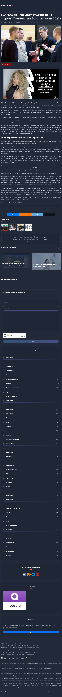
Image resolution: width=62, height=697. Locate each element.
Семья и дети (10, 370)
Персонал (9, 482)
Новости (8, 555)
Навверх (57, 649)
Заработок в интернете (13, 508)
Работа (8, 473)
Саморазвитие (10, 405)
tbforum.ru (29, 199)
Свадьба (8, 435)
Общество (23, 22)
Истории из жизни (11, 525)
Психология (9, 357)
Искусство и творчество (13, 516)
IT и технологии (10, 542)
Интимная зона (10, 374)
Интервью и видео (11, 396)
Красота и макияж (11, 417)
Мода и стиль (10, 443)
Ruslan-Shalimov (8, 22)
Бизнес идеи (10, 495)
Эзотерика (9, 456)
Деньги (8, 486)
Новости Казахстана (12, 379)
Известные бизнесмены (13, 491)
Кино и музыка (10, 534)
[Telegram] (37, 214)
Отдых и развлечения (12, 439)
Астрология (9, 460)
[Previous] (57, 248)
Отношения (9, 400)
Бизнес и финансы (11, 469)
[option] (15, 261)
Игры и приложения (12, 392)
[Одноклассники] (25, 214)
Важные (8, 383)
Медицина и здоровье (12, 430)
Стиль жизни (9, 409)
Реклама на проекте (12, 448)
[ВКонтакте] (13, 214)
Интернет (9, 538)
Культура (18, 22)
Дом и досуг (9, 413)
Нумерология (10, 465)
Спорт (7, 422)
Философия (9, 452)
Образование (10, 551)
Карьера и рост (10, 478)
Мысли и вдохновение (12, 362)
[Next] (60, 248)
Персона (8, 546)
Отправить (31, 341)
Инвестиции (9, 499)
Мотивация (9, 366)
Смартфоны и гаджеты (12, 387)
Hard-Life (8, 5)
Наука (7, 521)
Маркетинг (9, 504)
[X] (49, 214)
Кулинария (9, 426)
